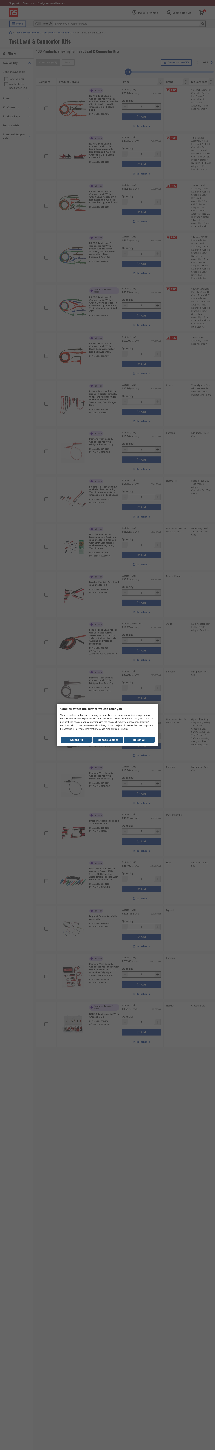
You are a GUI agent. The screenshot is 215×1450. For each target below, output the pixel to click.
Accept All (76, 740)
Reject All (139, 740)
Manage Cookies (108, 740)
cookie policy (121, 728)
